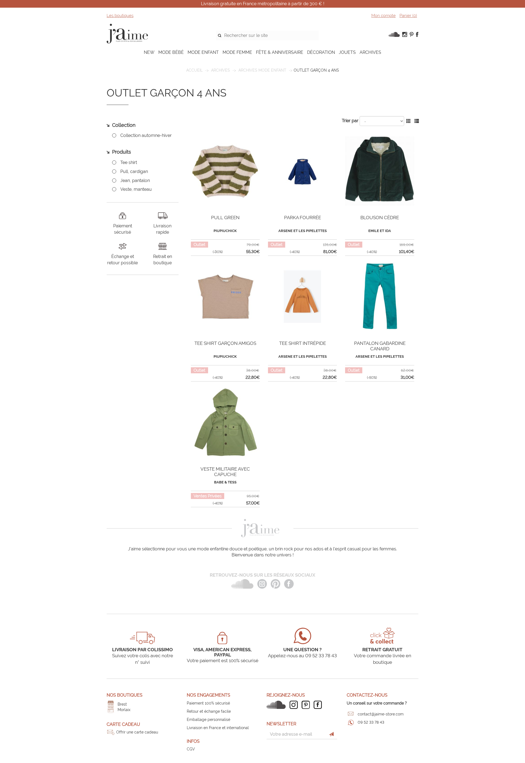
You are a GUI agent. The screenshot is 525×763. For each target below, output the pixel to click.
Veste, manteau (136, 189)
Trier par (350, 120)
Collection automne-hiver (146, 135)
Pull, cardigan (134, 171)
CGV (191, 749)
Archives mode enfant (262, 70)
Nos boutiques (124, 695)
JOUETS (347, 52)
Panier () (408, 15)
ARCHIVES (370, 52)
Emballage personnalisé (208, 719)
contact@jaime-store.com (381, 714)
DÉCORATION (321, 52)
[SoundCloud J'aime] (277, 705)
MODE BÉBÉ (171, 52)
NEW (149, 52)
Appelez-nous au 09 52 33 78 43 (302, 655)
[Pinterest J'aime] (307, 705)
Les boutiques (120, 15)
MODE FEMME (237, 52)
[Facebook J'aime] (319, 705)
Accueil (194, 70)
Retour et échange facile (209, 711)
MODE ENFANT (203, 52)
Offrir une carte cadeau (137, 732)
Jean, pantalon (135, 180)
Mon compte (383, 15)
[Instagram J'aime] (295, 705)
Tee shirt (128, 162)
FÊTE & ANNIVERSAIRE (279, 52)
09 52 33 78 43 (371, 722)
